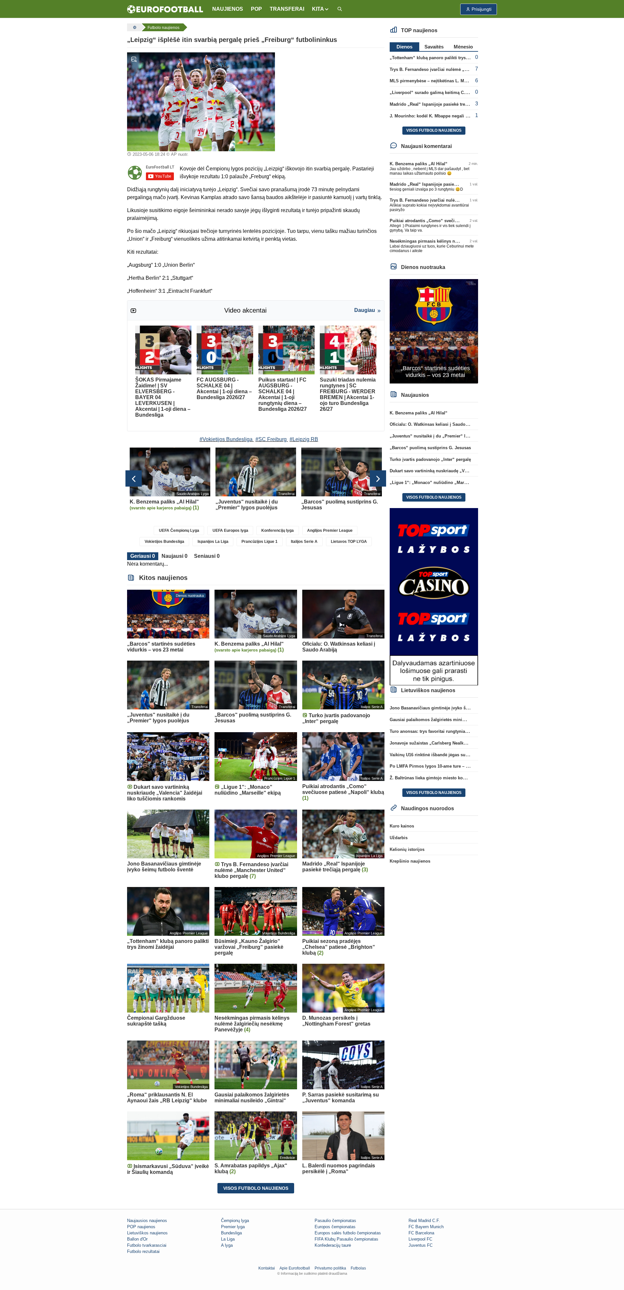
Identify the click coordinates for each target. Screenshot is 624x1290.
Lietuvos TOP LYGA (349, 541)
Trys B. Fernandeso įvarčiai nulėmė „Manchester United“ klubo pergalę (461, 69)
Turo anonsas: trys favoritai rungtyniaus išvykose (439, 731)
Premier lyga (233, 1226)
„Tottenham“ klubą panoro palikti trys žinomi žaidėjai (444, 57)
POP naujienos (141, 1226)
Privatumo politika (330, 1268)
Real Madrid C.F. (424, 1220)
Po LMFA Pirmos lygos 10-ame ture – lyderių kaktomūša (446, 766)
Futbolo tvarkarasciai (146, 1245)
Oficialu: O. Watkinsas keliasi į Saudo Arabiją (435, 424)
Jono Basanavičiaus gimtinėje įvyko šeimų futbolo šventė (448, 707)
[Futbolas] (134, 27)
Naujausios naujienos (147, 1220)
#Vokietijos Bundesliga (226, 439)
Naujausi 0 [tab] (175, 556)
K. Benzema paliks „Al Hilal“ (419, 163)
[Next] (378, 478)
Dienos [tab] (404, 46)
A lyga (227, 1245)
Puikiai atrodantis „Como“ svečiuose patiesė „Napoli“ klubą (450, 220)
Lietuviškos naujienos (147, 1232)
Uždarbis (399, 837)
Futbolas (358, 1268)
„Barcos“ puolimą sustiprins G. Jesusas (430, 447)
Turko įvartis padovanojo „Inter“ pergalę (430, 459)
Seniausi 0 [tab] (207, 556)
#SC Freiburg (271, 439)
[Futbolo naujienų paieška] (339, 9)
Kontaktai (266, 1268)
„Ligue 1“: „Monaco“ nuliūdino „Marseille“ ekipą (439, 482)
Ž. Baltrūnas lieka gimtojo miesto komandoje (435, 777)
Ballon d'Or (137, 1239)
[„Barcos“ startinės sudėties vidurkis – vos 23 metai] (434, 331)
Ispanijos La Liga (213, 541)
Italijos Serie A (304, 541)
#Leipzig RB (304, 439)
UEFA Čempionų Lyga (179, 530)
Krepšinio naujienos (410, 861)
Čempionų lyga (235, 1220)
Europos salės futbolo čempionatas (348, 1232)
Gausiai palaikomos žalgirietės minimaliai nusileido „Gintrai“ (452, 719)
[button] (320, 9)
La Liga (228, 1239)
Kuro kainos (402, 826)
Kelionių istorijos (407, 849)
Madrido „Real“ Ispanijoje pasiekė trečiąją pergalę (440, 104)
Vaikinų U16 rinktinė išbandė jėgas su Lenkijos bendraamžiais (452, 754)
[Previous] (133, 478)
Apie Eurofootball (295, 1268)
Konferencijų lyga (277, 530)
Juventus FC (421, 1245)
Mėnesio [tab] (463, 46)
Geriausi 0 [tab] (142, 556)
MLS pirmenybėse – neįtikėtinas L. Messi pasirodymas (445, 80)
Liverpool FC (420, 1239)
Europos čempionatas (335, 1226)
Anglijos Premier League (330, 530)
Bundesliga (231, 1232)
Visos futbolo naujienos (255, 1188)
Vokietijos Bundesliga (164, 541)
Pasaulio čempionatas (335, 1220)
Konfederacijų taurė (333, 1245)
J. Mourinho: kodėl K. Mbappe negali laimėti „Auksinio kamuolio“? (458, 116)
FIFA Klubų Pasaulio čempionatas (346, 1239)
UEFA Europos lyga (230, 530)
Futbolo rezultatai (143, 1251)
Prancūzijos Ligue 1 (259, 541)
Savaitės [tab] (434, 46)
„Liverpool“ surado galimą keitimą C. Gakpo (434, 92)
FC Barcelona (421, 1232)
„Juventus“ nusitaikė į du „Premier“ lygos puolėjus (442, 436)
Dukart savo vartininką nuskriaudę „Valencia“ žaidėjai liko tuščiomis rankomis (469, 470)
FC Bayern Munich (426, 1226)
